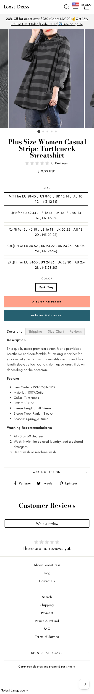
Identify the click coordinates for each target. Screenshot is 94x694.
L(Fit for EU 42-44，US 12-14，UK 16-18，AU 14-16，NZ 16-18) (46, 215)
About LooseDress (47, 565)
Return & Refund (47, 621)
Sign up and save (47, 653)
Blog (47, 573)
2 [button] (43, 132)
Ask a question (47, 472)
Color (47, 278)
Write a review (47, 523)
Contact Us (47, 581)
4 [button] (52, 132)
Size (47, 188)
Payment (47, 613)
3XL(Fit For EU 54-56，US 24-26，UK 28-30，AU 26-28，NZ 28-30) (46, 265)
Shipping (47, 605)
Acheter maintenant (47, 315)
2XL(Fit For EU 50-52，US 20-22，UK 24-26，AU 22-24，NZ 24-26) (46, 248)
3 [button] (48, 132)
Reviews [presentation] (76, 331)
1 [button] (38, 131)
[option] (47, 21)
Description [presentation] (15, 331)
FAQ (47, 628)
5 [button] (56, 132)
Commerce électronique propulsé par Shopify (46, 666)
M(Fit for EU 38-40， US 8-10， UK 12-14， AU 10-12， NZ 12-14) (46, 199)
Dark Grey (46, 287)
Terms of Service (47, 636)
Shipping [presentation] (35, 331)
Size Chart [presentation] (56, 331)
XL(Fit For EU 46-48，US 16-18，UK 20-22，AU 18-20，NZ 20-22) (46, 232)
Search (47, 597)
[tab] (15, 331)
